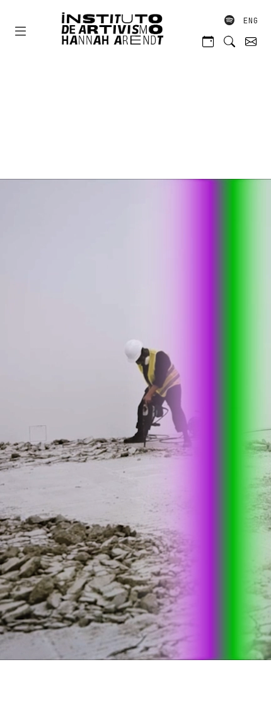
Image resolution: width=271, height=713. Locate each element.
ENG (250, 20)
